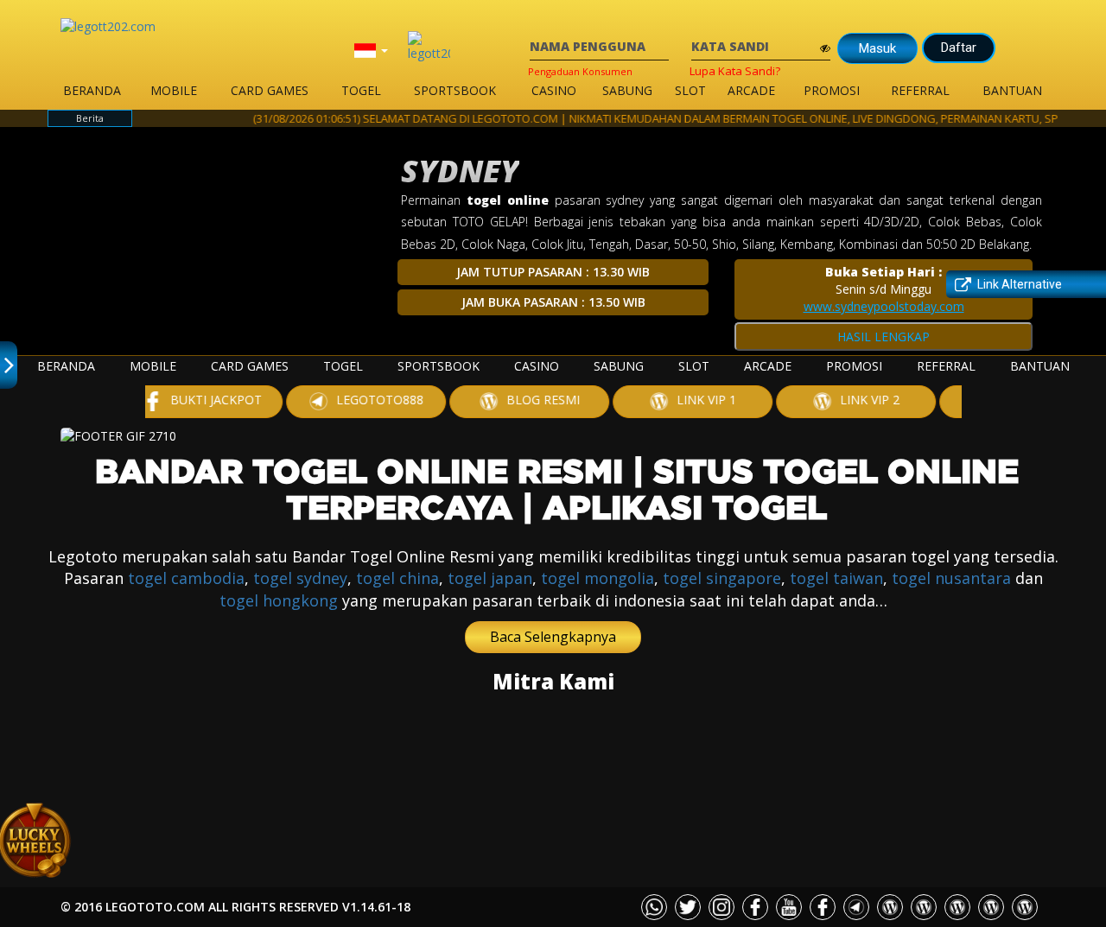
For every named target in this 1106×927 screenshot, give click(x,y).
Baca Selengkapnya (553, 636)
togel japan (490, 578)
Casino (553, 90)
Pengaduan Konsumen (580, 71)
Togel (361, 90)
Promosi (832, 90)
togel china (397, 578)
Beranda (92, 90)
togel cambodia (186, 578)
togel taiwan (836, 578)
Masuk (877, 48)
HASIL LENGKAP (883, 336)
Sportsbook (455, 90)
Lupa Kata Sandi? (735, 71)
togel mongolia (597, 578)
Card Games (269, 90)
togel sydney (300, 578)
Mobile (173, 90)
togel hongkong (278, 600)
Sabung (627, 90)
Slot (690, 90)
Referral (920, 90)
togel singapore (722, 578)
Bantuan (1012, 90)
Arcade (751, 90)
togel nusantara (951, 578)
